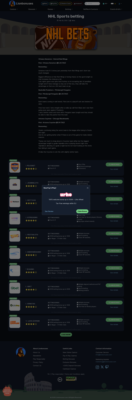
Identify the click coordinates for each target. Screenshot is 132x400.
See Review (49, 211)
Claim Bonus (82, 211)
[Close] (87, 187)
